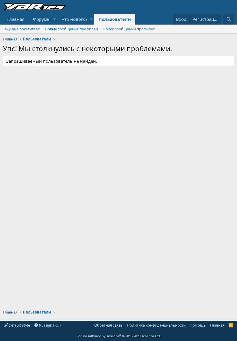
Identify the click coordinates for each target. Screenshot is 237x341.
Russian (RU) (49, 325)
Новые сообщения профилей (71, 28)
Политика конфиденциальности (156, 325)
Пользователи (115, 19)
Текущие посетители (21, 28)
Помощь (198, 325)
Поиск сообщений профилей (129, 28)
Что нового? (75, 19)
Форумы (42, 19)
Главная (15, 19)
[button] (54, 19)
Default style (19, 325)
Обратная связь (108, 325)
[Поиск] (228, 19)
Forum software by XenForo (119, 336)
